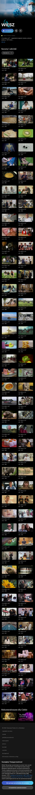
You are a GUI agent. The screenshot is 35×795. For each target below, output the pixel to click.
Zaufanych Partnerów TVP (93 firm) (21, 777)
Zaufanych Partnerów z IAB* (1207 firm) (21, 775)
